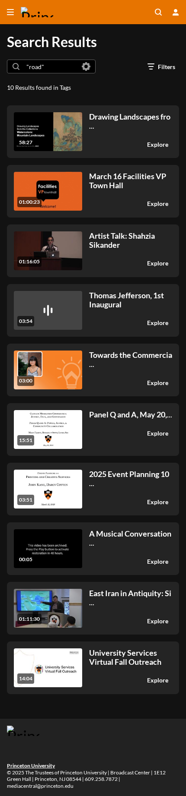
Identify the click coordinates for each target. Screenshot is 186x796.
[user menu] (176, 12)
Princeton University (31, 765)
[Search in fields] (86, 66)
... (129, 121)
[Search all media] (158, 12)
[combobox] (51, 66)
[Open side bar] (10, 12)
